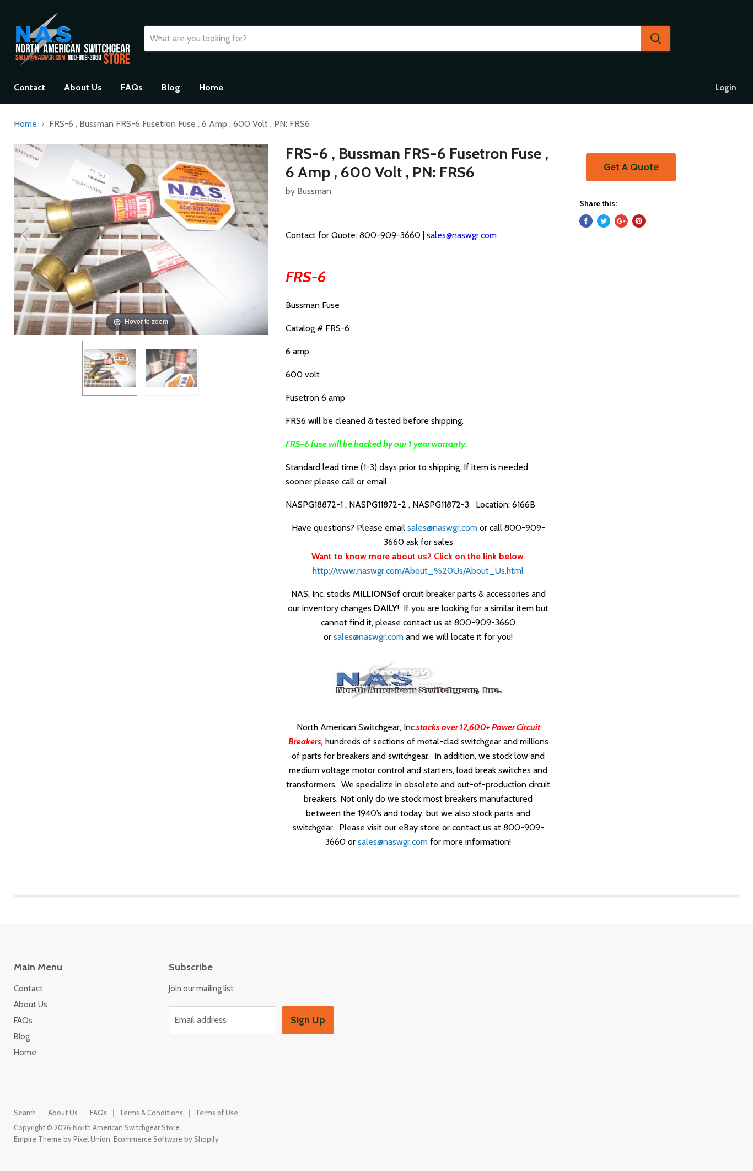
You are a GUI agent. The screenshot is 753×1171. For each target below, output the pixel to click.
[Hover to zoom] (141, 239)
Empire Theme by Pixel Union (62, 1139)
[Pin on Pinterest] (639, 221)
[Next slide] (257, 234)
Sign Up (308, 1020)
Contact (29, 87)
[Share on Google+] (621, 221)
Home (211, 87)
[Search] (655, 38)
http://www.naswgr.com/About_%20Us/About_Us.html (418, 570)
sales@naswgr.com (462, 235)
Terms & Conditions (151, 1112)
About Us (83, 87)
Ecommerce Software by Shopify (166, 1139)
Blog (171, 87)
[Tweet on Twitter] (603, 221)
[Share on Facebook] (586, 221)
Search (25, 1112)
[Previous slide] (25, 234)
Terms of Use (216, 1112)
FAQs (132, 87)
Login (725, 88)
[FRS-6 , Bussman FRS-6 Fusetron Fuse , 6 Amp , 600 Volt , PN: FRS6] (109, 368)
